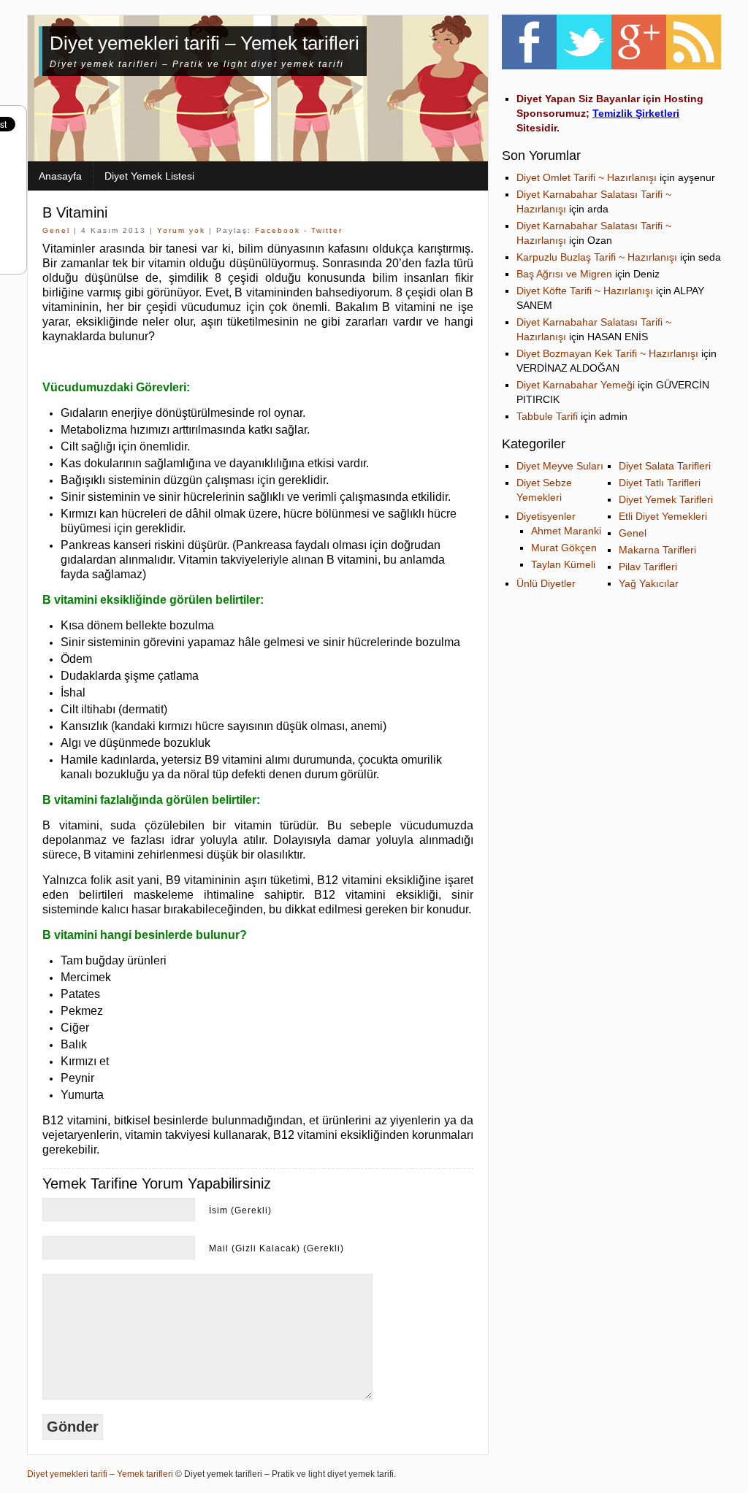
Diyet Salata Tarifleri (665, 466)
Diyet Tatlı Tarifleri (660, 482)
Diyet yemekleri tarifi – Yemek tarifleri (204, 43)
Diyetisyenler (546, 516)
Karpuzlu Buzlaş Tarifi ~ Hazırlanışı (596, 257)
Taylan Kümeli (563, 564)
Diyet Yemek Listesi (149, 176)
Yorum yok (181, 230)
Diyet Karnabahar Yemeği (575, 385)
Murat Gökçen (564, 547)
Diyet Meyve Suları (559, 466)
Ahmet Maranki (566, 531)
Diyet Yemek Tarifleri (666, 499)
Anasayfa (60, 176)
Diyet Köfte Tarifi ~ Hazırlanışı (584, 290)
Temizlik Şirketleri (635, 113)
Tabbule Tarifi (547, 416)
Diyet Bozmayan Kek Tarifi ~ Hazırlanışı (607, 353)
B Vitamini (74, 212)
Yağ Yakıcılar (649, 583)
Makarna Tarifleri (657, 550)
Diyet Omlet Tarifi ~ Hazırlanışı (586, 177)
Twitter (327, 230)
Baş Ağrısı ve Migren (564, 274)
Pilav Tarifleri (648, 566)
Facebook (277, 230)
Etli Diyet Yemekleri (663, 516)
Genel (56, 230)
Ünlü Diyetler (546, 583)
